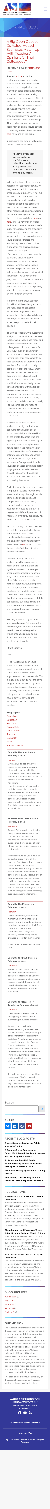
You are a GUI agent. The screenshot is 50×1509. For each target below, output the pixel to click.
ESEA (10, 741)
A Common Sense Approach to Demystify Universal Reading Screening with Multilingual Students (25, 1153)
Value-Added (13, 730)
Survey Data (13, 727)
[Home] (16, 9)
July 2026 (9, 1300)
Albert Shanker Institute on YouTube (25, 1412)
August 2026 (11, 1297)
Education (12, 716)
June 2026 (9, 1304)
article (19, 76)
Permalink (12, 760)
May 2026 (9, 1308)
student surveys (15, 745)
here (9, 134)
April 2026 (9, 1312)
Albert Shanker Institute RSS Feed (30, 1412)
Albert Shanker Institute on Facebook (19, 1412)
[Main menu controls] (45, 9)
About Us (23, 1433)
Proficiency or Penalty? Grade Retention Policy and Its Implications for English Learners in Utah (23, 1163)
